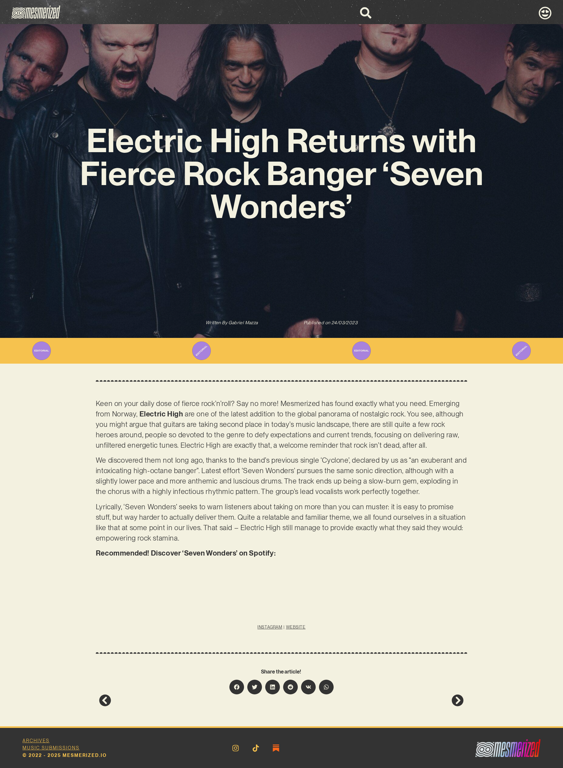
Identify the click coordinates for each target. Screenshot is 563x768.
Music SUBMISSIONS (50, 747)
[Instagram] (235, 748)
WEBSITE (296, 627)
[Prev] (190, 700)
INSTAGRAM (269, 627)
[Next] (373, 700)
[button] (236, 687)
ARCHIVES (36, 740)
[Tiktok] (255, 748)
